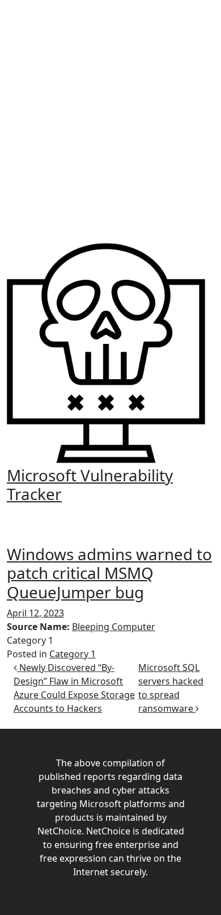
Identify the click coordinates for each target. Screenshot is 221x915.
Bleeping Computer (113, 626)
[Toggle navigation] (110, 515)
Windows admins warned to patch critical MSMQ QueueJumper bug (109, 573)
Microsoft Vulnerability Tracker (90, 484)
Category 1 (72, 654)
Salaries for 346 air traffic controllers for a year (118, 120)
